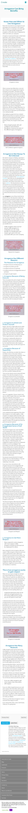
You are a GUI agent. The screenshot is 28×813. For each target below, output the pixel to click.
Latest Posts (14, 723)
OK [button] (11, 810)
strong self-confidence (10, 58)
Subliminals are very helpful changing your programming (16, 742)
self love (8, 183)
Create (4, 2)
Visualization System (17, 735)
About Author (5, 723)
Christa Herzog (13, 726)
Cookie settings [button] (5, 810)
